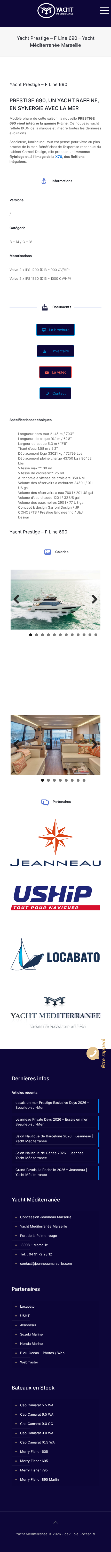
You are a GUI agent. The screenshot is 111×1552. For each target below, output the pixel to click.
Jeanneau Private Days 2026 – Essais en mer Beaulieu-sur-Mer (51, 1121)
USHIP (25, 1316)
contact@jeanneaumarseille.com (46, 1263)
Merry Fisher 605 (34, 1451)
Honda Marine (31, 1343)
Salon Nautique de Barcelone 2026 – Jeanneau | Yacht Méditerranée (54, 1138)
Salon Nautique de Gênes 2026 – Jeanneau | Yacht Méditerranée (51, 1155)
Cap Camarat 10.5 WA (37, 1442)
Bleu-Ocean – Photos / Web (42, 1353)
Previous (18, 599)
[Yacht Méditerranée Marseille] (55, 10)
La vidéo (59, 372)
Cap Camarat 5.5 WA (36, 1405)
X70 (58, 156)
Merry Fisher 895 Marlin (39, 1479)
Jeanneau (28, 1325)
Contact (59, 393)
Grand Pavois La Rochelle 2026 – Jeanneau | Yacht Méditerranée (51, 1172)
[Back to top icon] (55, 1522)
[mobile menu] (104, 10)
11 (90, 634)
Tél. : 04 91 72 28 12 (36, 1254)
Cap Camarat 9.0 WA (36, 1433)
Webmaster (29, 1362)
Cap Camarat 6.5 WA (36, 1414)
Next (93, 599)
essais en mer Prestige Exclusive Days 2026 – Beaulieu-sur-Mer (52, 1104)
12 (95, 634)
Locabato (27, 1306)
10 (84, 634)
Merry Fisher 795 (34, 1470)
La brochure (59, 330)
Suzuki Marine (31, 1334)
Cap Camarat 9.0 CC (36, 1424)
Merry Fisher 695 (34, 1461)
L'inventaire (59, 351)
